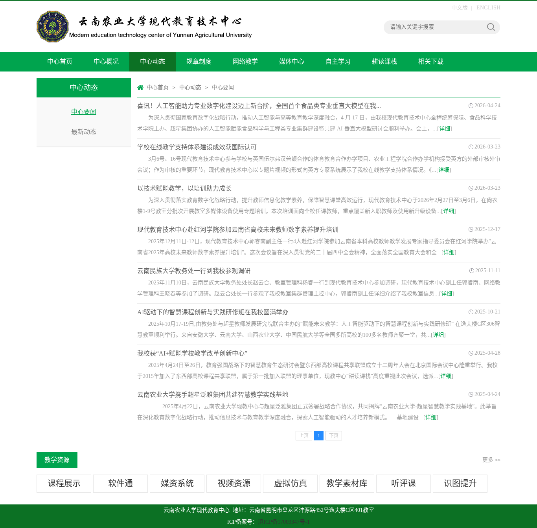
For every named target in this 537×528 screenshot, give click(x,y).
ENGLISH (488, 8)
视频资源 (233, 483)
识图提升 (460, 483)
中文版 (459, 8)
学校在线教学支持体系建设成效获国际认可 (197, 147)
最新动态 (83, 131)
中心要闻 (83, 111)
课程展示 (64, 483)
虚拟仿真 (290, 483)
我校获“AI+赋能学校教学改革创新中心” (192, 353)
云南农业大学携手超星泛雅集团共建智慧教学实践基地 (212, 394)
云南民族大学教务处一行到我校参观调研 (193, 271)
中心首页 (59, 61)
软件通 (120, 483)
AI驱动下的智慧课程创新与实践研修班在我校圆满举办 (213, 312)
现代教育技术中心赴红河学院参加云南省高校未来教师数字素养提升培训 (237, 229)
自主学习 (338, 61)
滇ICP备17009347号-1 (284, 522)
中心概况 (106, 61)
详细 (444, 129)
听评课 (403, 483)
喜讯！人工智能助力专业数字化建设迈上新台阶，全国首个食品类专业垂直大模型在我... (259, 106)
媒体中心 (291, 61)
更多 (491, 460)
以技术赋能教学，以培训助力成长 (184, 188)
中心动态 (152, 61)
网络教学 (245, 61)
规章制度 (198, 61)
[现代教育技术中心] (145, 26)
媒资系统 (177, 483)
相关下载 (430, 61)
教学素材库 (347, 483)
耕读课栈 (384, 61)
